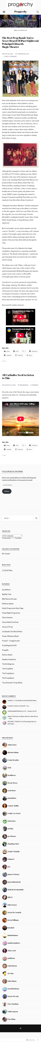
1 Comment (34, 385)
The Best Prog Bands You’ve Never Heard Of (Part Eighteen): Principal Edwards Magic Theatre (20, 42)
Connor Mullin (23, 54)
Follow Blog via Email (12, 471)
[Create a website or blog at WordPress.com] (20, 1028)
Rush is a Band (7, 655)
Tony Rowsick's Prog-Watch (12, 683)
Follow (6, 491)
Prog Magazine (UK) (9, 645)
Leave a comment (10, 56)
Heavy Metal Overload (10, 622)
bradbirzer (24, 385)
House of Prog (7, 627)
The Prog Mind (7, 669)
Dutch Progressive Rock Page (12, 608)
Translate (17, 538)
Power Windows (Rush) (10, 636)
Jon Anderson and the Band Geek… (26, 700)
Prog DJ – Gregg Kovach (11, 641)
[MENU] (4, 11)
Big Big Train (6, 594)
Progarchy (20, 11)
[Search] (36, 11)
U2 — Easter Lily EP (30, 711)
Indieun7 (10, 700)
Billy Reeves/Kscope (9, 599)
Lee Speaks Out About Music (12, 631)
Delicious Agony (8, 604)
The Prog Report (8, 673)
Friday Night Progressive (11, 613)
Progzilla (5, 650)
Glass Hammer (7, 617)
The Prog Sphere (8, 678)
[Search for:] (20, 518)
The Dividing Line (8, 664)
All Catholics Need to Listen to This (18, 376)
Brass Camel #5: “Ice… (22, 706)
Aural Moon (6, 590)
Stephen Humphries (9, 659)
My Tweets (6, 554)
